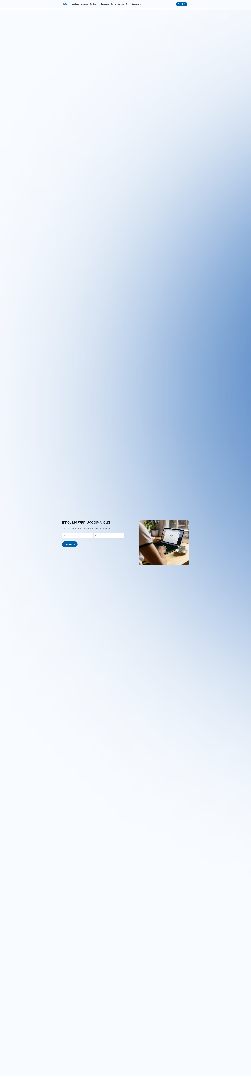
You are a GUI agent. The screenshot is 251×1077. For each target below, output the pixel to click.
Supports (135, 4)
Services (93, 4)
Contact (121, 4)
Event (128, 4)
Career (113, 4)
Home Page (75, 4)
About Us (84, 4)
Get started (68, 544)
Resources (105, 4)
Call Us (182, 4)
